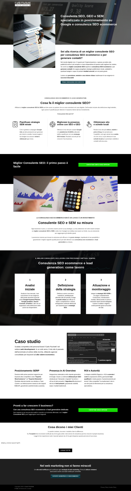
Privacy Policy (104, 487)
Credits (29, 488)
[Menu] (115, 4)
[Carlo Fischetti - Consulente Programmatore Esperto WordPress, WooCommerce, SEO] (23, 4)
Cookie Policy (112, 487)
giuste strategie (75, 237)
